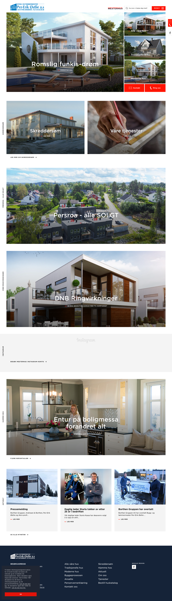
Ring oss (157, 88)
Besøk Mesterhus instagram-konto (27, 361)
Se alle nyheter (18, 534)
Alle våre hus (71, 564)
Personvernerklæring (75, 583)
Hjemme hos (105, 568)
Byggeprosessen (73, 575)
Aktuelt (102, 571)
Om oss (102, 575)
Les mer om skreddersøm (22, 157)
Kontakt (136, 88)
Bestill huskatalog (108, 583)
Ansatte (68, 579)
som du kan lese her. (19, 587)
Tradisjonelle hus (73, 568)
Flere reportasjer (19, 458)
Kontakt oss (70, 586)
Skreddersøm (105, 564)
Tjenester (103, 579)
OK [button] (21, 594)
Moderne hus (71, 571)
